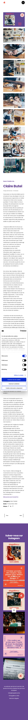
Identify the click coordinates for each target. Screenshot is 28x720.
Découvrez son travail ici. (11, 497)
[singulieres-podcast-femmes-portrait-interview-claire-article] (14, 19)
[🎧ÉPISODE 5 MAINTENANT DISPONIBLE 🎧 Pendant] (14, 622)
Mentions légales (14, 698)
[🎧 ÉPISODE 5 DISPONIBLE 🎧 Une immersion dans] (14, 599)
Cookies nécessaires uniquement (14, 388)
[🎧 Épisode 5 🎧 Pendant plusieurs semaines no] (14, 669)
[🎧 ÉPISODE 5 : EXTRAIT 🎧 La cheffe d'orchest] (14, 646)
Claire (15, 202)
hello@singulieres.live (14, 693)
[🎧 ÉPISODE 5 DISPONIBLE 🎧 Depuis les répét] (14, 553)
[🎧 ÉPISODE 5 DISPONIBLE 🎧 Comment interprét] (14, 576)
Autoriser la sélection (14, 383)
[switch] (24, 360)
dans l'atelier (13, 501)
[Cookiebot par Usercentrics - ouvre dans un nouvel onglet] (20, 331)
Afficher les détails (18, 375)
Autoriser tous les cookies (14, 379)
